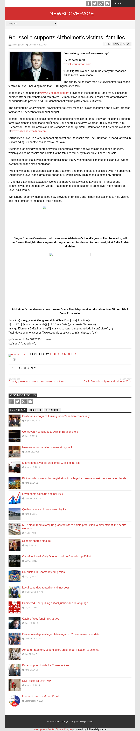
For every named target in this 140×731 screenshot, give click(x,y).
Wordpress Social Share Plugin (53, 729)
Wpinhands (87, 721)
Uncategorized (18, 45)
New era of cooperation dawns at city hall (47, 447)
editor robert (64, 354)
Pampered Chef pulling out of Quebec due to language (55, 603)
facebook (88, 3)
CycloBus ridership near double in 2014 (107, 381)
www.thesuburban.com (77, 64)
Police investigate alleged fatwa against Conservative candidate (61, 634)
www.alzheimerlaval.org (54, 92)
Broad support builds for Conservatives (45, 665)
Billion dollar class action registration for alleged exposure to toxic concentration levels (74, 478)
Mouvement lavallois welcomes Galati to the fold (51, 462)
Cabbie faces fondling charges (40, 618)
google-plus (101, 3)
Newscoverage (72, 13)
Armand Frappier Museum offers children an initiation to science (60, 649)
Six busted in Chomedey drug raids (43, 572)
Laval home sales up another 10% (42, 493)
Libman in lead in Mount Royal (40, 696)
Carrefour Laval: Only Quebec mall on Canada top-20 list (56, 556)
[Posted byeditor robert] (19, 354)
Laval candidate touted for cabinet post (45, 587)
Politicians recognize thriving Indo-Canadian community (56, 416)
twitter (94, 3)
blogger (107, 3)
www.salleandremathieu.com (28, 131)
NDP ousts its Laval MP (36, 680)
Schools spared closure (36, 540)
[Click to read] (14, 421)
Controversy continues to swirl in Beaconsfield (50, 431)
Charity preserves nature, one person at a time (36, 381)
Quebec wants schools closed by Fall (44, 509)
